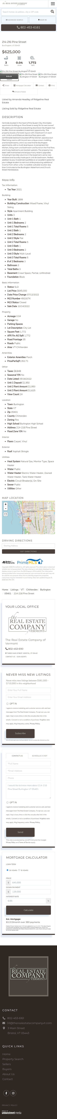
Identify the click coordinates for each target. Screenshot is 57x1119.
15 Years (24, 870)
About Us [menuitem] (8, 1074)
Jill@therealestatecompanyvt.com (29, 1023)
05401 (8, 593)
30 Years (13, 870)
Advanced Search (15, 20)
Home (5, 589)
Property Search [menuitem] (12, 1059)
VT (22, 589)
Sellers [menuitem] (6, 1064)
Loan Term (11, 864)
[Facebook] (6, 1093)
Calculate (28, 910)
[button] (52, 12)
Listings (14, 589)
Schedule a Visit (39, 756)
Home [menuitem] (6, 1054)
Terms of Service (24, 842)
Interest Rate (12, 897)
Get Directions (28, 551)
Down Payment (13, 887)
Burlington (45, 589)
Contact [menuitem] (7, 1079)
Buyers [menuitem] (7, 1069)
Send (20, 832)
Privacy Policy (35, 724)
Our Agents (21, 657)
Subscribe (20, 733)
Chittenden (32, 589)
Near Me (43, 20)
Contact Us (10, 657)
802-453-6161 (30, 27)
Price (8, 878)
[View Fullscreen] (6, 514)
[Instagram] (13, 1093)
